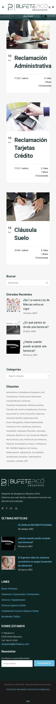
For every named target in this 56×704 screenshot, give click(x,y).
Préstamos (41, 444)
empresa (40, 414)
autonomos (11, 392)
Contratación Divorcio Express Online (20, 611)
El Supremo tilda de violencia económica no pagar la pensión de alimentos (35, 561)
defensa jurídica (36, 405)
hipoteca (36, 427)
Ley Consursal (32, 435)
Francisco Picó (13, 427)
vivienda (10, 461)
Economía (30, 414)
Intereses (40, 431)
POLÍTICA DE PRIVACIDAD (16, 690)
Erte (36, 418)
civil (43, 392)
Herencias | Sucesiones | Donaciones (20, 594)
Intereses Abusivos (15, 435)
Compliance (12, 397)
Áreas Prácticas (9, 588)
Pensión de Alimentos (16, 444)
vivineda (19, 461)
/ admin (24, 78)
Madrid (43, 435)
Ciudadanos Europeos (29, 392)
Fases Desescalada (33, 422)
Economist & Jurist (15, 414)
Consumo (25, 401)
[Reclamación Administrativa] (28, 34)
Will (26, 461)
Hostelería (11, 431)
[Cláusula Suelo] (28, 206)
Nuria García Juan (14, 439)
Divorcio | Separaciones (13, 600)
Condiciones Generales (30, 397)
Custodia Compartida (16, 405)
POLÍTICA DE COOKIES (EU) (38, 690)
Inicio (27, 19)
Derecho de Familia (15, 409)
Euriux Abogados (14, 422)
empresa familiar (14, 418)
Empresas (28, 418)
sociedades (37, 452)
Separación (25, 452)
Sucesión (23, 457)
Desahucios (31, 409)
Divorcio (42, 409)
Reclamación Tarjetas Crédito (30, 148)
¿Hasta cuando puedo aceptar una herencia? (34, 346)
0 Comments (45, 86)
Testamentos (35, 457)
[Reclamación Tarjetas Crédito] (28, 116)
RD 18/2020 (12, 448)
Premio (31, 444)
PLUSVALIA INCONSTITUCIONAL (35, 525)
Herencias (26, 427)
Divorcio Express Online (13, 605)
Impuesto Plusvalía (26, 431)
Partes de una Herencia (35, 439)
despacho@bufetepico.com (15, 644)
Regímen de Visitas (28, 448)
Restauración (12, 452)
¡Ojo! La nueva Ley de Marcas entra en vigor (36, 304)
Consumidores (13, 401)
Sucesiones (12, 457)
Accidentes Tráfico (10, 616)
